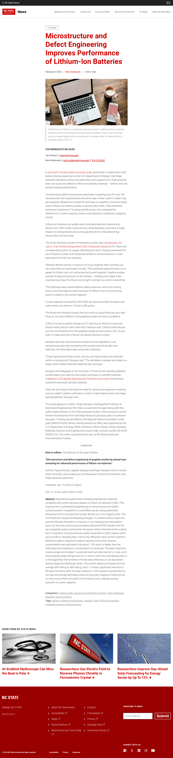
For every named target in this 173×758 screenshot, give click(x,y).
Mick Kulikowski (73, 72)
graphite (88, 600)
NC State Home (12, 2)
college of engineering (71, 600)
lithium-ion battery (109, 600)
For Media (143, 12)
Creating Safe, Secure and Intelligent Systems (83, 593)
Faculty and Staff (102, 12)
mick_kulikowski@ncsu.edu (76, 160)
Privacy (65, 752)
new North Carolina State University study (70, 172)
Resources (76, 752)
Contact (91, 707)
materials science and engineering (63, 604)
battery (55, 600)
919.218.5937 (98, 160)
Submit (163, 716)
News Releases (116, 593)
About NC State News (161, 12)
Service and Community (124, 12)
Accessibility (53, 752)
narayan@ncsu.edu (69, 155)
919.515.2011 (8, 714)
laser (96, 600)
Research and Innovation (64, 12)
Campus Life (85, 12)
